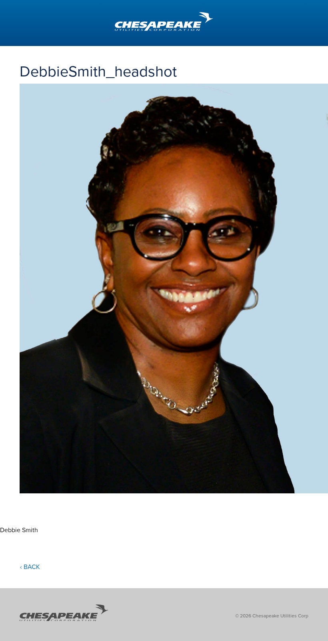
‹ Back (30, 567)
